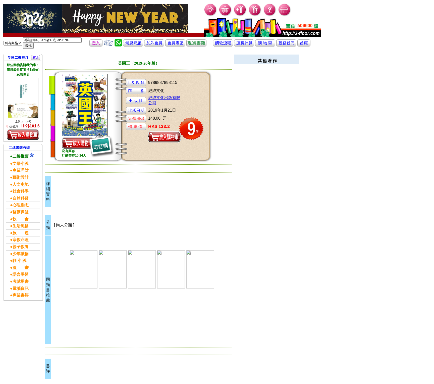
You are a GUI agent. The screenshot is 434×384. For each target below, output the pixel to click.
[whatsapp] (118, 45)
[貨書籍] (196, 45)
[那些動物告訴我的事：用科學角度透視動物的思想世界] (23, 98)
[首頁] (285, 15)
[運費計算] (244, 45)
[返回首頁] (303, 45)
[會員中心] (255, 15)
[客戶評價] (108, 45)
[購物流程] (223, 45)
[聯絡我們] (286, 45)
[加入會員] (240, 15)
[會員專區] (175, 45)
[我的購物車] (225, 15)
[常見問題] (270, 15)
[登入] (95, 45)
